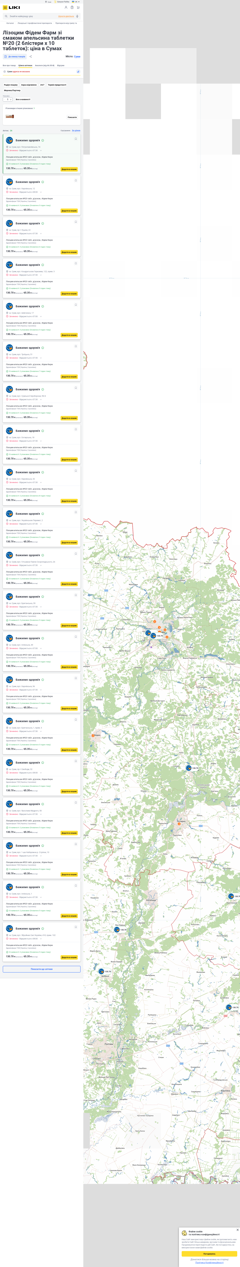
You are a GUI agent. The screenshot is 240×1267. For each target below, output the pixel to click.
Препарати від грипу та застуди (70, 23)
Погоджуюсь (209, 1254)
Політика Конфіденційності (209, 1262)
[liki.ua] (14, 7)
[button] (192, 771)
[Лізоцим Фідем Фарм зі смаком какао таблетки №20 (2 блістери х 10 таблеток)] (10, 116)
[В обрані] (76, 139)
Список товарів (72, 7)
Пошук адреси (4, 71)
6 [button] (165, 630)
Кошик (78, 7)
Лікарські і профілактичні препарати (35, 23)
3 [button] (154, 621)
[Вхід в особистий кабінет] (66, 7)
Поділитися (30, 56)
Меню (5, 7)
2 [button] (179, 824)
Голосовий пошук (77, 16)
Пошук (6, 16)
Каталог (10, 23)
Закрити (237, 1229)
